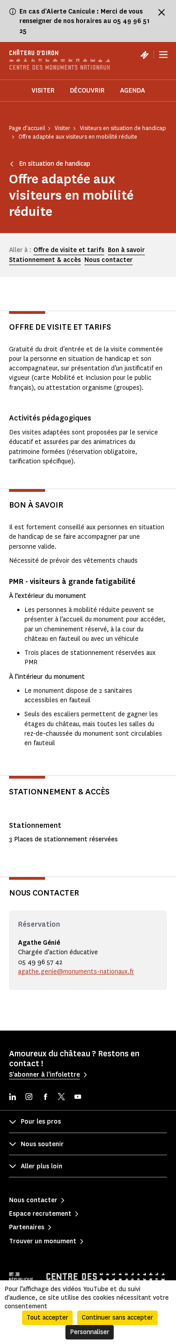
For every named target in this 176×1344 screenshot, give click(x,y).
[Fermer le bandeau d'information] (161, 12)
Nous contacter (108, 260)
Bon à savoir (126, 250)
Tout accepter (47, 1317)
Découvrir (87, 90)
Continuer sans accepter (117, 1317)
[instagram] (28, 1097)
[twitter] (61, 1097)
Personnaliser (89, 1332)
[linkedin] (12, 1097)
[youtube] (77, 1097)
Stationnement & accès (45, 260)
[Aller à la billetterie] (144, 54)
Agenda (132, 90)
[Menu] (163, 55)
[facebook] (45, 1097)
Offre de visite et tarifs (68, 250)
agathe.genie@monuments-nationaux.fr (76, 971)
